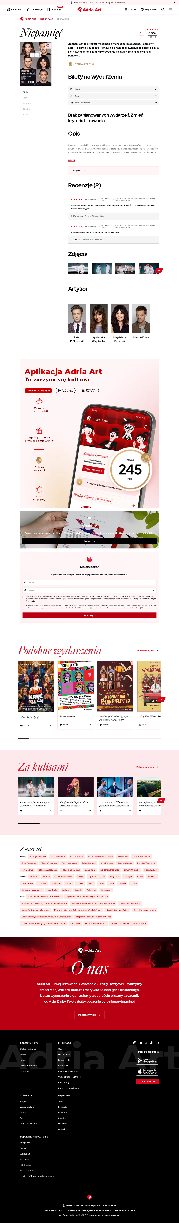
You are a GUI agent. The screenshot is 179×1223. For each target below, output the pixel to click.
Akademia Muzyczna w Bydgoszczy (37, 1176)
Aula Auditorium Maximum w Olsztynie (44, 896)
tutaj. (147, 608)
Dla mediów (64, 1054)
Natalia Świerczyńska (71, 870)
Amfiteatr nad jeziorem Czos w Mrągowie (128, 923)
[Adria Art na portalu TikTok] (151, 1043)
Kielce (140, 876)
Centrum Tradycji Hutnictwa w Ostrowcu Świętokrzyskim (46, 917)
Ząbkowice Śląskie (97, 876)
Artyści (26, 114)
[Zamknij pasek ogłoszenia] (174, 2)
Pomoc (23, 1054)
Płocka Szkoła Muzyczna (95, 923)
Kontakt (24, 1060)
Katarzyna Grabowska (47, 870)
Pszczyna (128, 876)
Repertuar (46, 19)
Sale (22, 1118)
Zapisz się (88, 615)
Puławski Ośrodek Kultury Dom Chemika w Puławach (44, 903)
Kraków (46, 876)
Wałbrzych (91, 890)
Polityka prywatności (68, 1071)
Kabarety (62, 1112)
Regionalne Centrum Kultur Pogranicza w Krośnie (87, 896)
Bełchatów (56, 883)
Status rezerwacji (28, 1049)
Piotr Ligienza (27, 870)
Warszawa (25, 1154)
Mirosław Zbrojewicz (146, 863)
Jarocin (69, 883)
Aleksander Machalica (109, 870)
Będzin (134, 883)
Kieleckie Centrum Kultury (117, 910)
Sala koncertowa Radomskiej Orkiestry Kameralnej (93, 903)
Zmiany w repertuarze (68, 1088)
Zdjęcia (26, 109)
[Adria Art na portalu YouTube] (157, 1043)
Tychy (101, 883)
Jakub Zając (123, 856)
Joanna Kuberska (125, 863)
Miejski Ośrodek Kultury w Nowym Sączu (93, 917)
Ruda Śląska (52, 890)
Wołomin (66, 890)
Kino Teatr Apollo (28, 1170)
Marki (91, 883)
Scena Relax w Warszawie (145, 910)
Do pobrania (64, 1060)
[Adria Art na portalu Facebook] (140, 1043)
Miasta (23, 1112)
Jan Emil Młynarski (131, 870)
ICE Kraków (75, 923)
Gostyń (80, 876)
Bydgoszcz (114, 876)
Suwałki (80, 883)
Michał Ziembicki (58, 856)
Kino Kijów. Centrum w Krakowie (35, 910)
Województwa (27, 1107)
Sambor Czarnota (69, 863)
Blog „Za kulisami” (28, 1123)
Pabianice (152, 876)
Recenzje (27, 103)
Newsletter (25, 1071)
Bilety (25, 92)
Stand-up (62, 1118)
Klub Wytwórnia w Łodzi (130, 903)
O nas (61, 1049)
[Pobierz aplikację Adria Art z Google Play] (147, 1061)
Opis (25, 98)
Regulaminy (64, 1082)
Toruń (111, 883)
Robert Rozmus (89, 863)
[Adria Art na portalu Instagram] (134, 1043)
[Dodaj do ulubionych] (141, 33)
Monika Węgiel (150, 870)
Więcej (71, 160)
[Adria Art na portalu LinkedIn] (146, 1043)
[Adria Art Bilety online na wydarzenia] (89, 9)
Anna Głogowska (29, 863)
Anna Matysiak (107, 863)
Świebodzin (106, 890)
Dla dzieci (63, 1123)
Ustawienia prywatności (69, 1077)
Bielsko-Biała (27, 883)
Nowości (62, 1129)
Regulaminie (144, 599)
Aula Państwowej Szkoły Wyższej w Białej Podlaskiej (43, 923)
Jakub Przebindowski (141, 856)
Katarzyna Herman (38, 856)
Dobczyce (42, 883)
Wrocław (24, 1159)
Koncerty (62, 1107)
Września (34, 876)
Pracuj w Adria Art (28, 1065)
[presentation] (113, 96)
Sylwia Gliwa (90, 870)
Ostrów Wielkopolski (63, 876)
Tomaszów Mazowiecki (32, 890)
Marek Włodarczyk (49, 863)
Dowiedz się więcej (37, 390)
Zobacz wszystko (145, 767)
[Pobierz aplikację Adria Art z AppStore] (147, 1072)
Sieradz (78, 890)
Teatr (60, 1101)
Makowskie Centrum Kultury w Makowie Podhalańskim (77, 910)
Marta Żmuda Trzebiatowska (100, 856)
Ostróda (122, 883)
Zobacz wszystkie (145, 650)
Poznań (23, 1148)
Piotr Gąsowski (76, 856)
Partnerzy (63, 1065)
